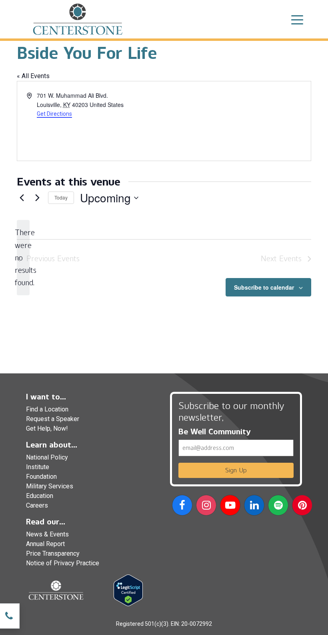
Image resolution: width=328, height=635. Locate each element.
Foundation (41, 476)
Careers (37, 505)
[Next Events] (37, 198)
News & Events (47, 534)
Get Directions (54, 114)
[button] (182, 506)
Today (61, 197)
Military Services (49, 486)
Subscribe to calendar (264, 287)
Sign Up (236, 470)
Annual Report (45, 544)
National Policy (47, 457)
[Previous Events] (21, 198)
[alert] (23, 257)
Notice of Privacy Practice (62, 563)
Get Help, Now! (47, 428)
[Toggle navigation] (297, 19)
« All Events (33, 76)
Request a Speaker (52, 419)
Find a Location (47, 409)
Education (39, 496)
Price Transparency (53, 553)
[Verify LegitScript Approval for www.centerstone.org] (128, 590)
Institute (37, 467)
